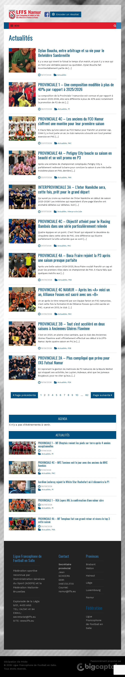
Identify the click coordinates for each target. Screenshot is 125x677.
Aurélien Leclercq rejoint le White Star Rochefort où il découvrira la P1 (73, 482)
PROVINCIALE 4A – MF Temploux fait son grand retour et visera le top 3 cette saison (74, 520)
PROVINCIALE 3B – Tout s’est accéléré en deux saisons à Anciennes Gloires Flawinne (71, 326)
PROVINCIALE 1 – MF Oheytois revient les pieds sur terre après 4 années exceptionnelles (74, 444)
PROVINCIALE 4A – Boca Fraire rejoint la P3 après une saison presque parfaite (74, 257)
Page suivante (102, 395)
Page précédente (25, 395)
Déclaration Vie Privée (16, 661)
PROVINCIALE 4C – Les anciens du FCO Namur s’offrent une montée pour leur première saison (71, 121)
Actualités (61, 75)
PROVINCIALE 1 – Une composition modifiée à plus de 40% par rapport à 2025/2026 (76, 86)
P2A (69, 382)
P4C (69, 143)
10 (77, 395)
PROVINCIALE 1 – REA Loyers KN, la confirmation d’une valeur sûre (71, 500)
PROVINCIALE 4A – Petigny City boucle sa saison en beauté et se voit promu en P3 (75, 155)
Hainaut (90, 575)
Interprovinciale (75, 212)
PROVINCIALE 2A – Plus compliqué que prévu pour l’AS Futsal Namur (74, 360)
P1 (69, 109)
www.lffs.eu (27, 620)
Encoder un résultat (67, 14)
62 (86, 395)
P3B (69, 348)
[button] (16, 25)
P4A (69, 178)
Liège (89, 582)
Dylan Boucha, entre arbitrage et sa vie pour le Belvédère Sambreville (71, 52)
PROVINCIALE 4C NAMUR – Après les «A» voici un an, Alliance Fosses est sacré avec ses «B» (74, 292)
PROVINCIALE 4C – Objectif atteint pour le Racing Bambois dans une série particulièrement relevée (74, 223)
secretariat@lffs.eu (24, 616)
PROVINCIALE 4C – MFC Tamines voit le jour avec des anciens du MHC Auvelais (72, 464)
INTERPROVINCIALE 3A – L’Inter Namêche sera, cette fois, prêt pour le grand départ (72, 189)
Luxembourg (93, 590)
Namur (90, 597)
